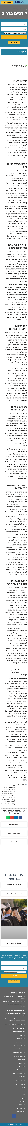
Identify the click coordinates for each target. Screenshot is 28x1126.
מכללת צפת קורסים (14, 943)
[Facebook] (14, 1116)
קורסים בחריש (14, 824)
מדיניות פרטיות (13, 33)
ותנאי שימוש (7, 33)
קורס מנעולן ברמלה (14, 885)
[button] (3, 51)
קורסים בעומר (14, 841)
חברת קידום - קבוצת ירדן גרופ (14, 1124)
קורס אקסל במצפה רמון (14, 893)
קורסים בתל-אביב (14, 833)
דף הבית (25, 9)
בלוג (20, 9)
